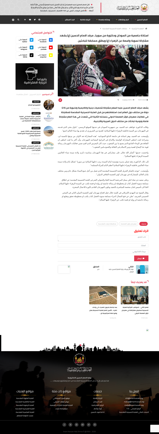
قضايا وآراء (36, 101)
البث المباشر (70, 19)
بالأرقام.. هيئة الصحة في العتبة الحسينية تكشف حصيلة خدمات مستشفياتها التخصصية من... (29, 118)
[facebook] (39, 19)
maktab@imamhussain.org (134, 401)
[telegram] (77, 425)
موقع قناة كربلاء (61, 408)
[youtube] (30, 19)
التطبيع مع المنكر (34, 104)
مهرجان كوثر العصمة (129, 223)
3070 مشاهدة (127, 99)
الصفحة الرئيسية (138, 28)
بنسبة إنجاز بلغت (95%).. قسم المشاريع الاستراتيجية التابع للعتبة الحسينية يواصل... (29, 133)
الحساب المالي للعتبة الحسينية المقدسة (134, 412)
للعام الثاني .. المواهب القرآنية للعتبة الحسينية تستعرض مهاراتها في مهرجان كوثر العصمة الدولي (135, 310)
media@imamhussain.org (133, 405)
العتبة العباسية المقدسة (25, 412)
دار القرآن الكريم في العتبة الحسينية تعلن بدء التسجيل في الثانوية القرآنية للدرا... (28, 148)
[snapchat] (70, 425)
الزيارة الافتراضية (98, 405)
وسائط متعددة (104, 19)
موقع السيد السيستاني (61, 398)
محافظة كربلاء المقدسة (107, 223)
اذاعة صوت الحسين (97, 412)
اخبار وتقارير (36, 113)
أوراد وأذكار (98, 408)
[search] (18, 19)
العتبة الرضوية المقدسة (25, 405)
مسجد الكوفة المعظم (25, 415)
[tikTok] (64, 425)
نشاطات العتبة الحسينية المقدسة (114, 28)
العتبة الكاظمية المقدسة (25, 401)
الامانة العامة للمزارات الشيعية (61, 405)
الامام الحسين (142, 19)
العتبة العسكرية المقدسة (25, 408)
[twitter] (35, 19)
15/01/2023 (142, 99)
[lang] (13, 19)
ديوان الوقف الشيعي (61, 401)
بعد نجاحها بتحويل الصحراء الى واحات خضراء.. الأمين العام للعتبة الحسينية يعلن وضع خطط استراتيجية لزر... (103, 310)
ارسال (139, 258)
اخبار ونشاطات (123, 19)
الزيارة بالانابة (85, 19)
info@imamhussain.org (134, 398)
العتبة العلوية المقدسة (25, 398)
